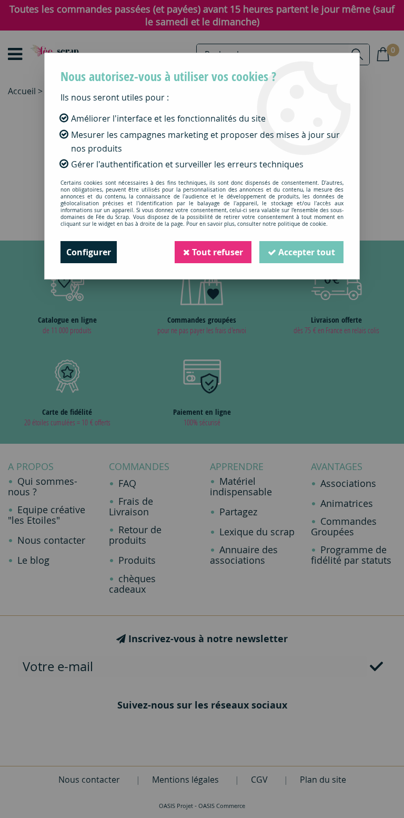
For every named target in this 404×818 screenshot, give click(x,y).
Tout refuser (216, 252)
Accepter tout (305, 252)
